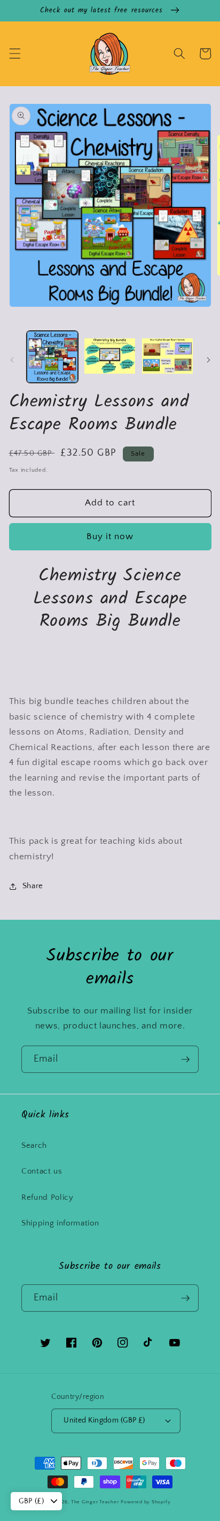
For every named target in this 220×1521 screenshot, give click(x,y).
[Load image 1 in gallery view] (52, 357)
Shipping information (60, 1223)
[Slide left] (11, 360)
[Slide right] (208, 360)
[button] (14, 53)
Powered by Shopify (145, 1501)
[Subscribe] (185, 1059)
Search (34, 1145)
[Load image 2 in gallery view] (110, 357)
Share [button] (32, 885)
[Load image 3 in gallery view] (167, 357)
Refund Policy (47, 1197)
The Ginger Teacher (95, 1501)
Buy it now (110, 536)
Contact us (41, 1171)
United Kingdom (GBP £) (104, 1420)
